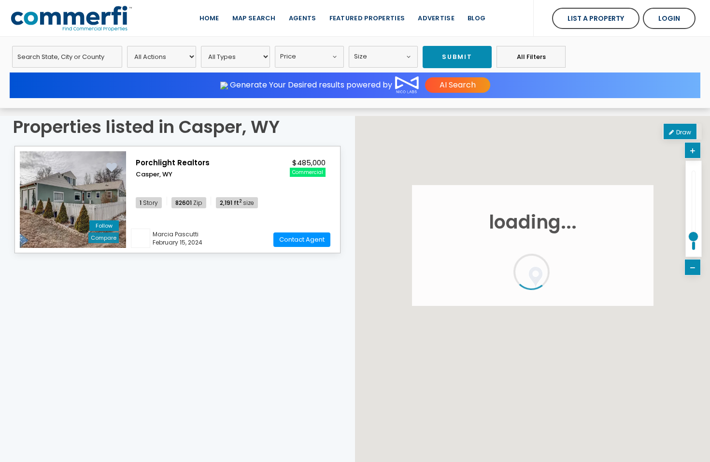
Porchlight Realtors (173, 163)
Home (209, 18)
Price (288, 56)
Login (669, 18)
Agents (302, 18)
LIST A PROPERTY (596, 18)
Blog (476, 18)
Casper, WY (154, 174)
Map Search (254, 18)
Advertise (436, 18)
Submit (457, 56)
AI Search (458, 84)
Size (360, 56)
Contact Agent (302, 239)
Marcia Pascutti (176, 234)
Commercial (307, 172)
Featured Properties (367, 18)
